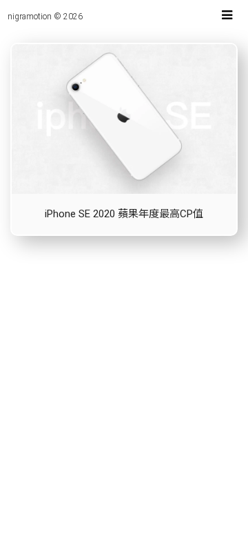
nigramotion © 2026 (45, 16)
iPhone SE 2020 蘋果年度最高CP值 (124, 214)
